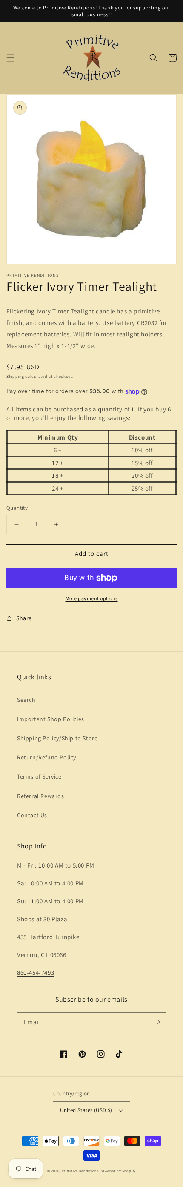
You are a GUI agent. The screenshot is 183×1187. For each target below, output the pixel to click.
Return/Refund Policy (46, 757)
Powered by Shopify (118, 1170)
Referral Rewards (40, 796)
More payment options (92, 598)
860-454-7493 (35, 973)
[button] (10, 58)
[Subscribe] (156, 1022)
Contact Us (32, 815)
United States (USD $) (86, 1110)
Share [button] (24, 618)
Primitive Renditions (80, 1170)
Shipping (15, 376)
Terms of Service (39, 776)
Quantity (17, 508)
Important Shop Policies (50, 719)
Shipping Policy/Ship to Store (57, 738)
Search (26, 700)
